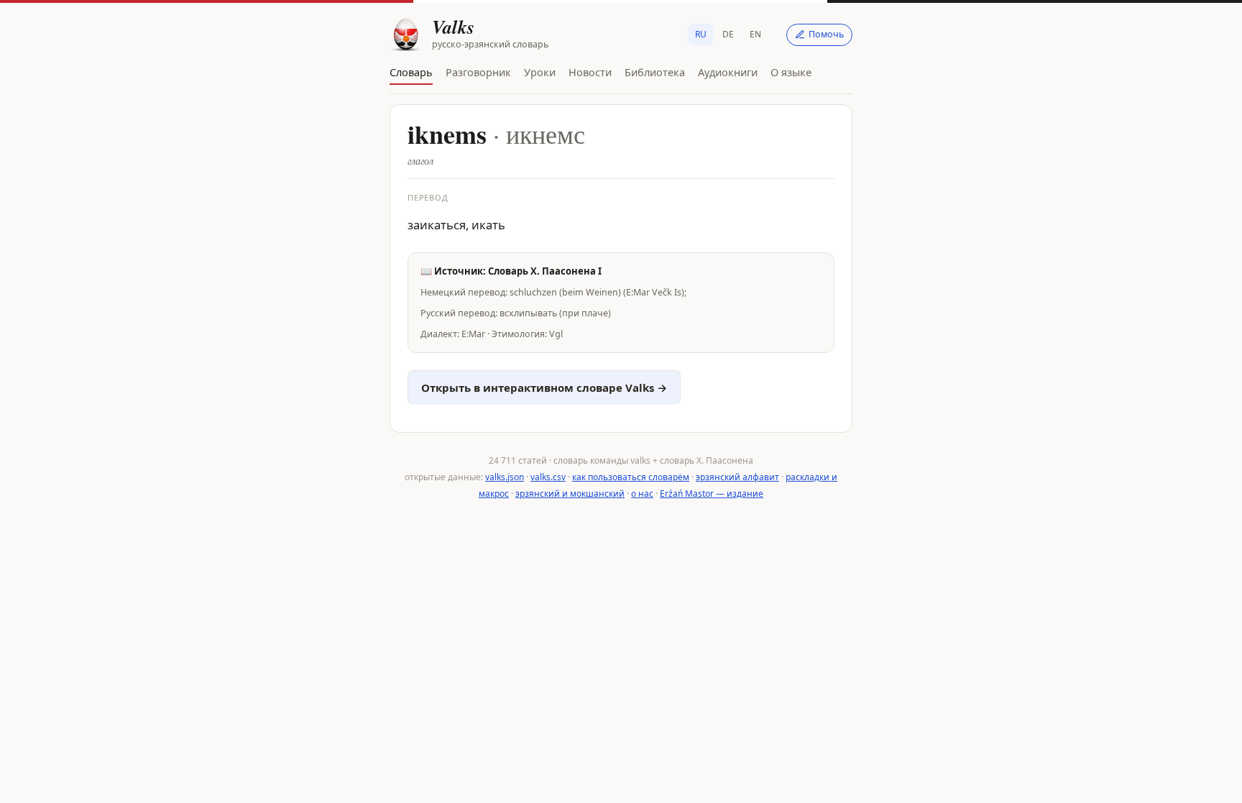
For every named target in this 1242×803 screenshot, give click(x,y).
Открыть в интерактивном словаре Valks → (544, 387)
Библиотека (655, 72)
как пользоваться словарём (630, 477)
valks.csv (548, 477)
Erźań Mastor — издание (711, 493)
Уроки (540, 72)
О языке (790, 72)
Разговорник (478, 72)
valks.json (504, 477)
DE (728, 34)
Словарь (411, 72)
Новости (590, 72)
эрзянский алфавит (737, 477)
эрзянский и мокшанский (570, 493)
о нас (642, 493)
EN (755, 34)
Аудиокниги (728, 72)
